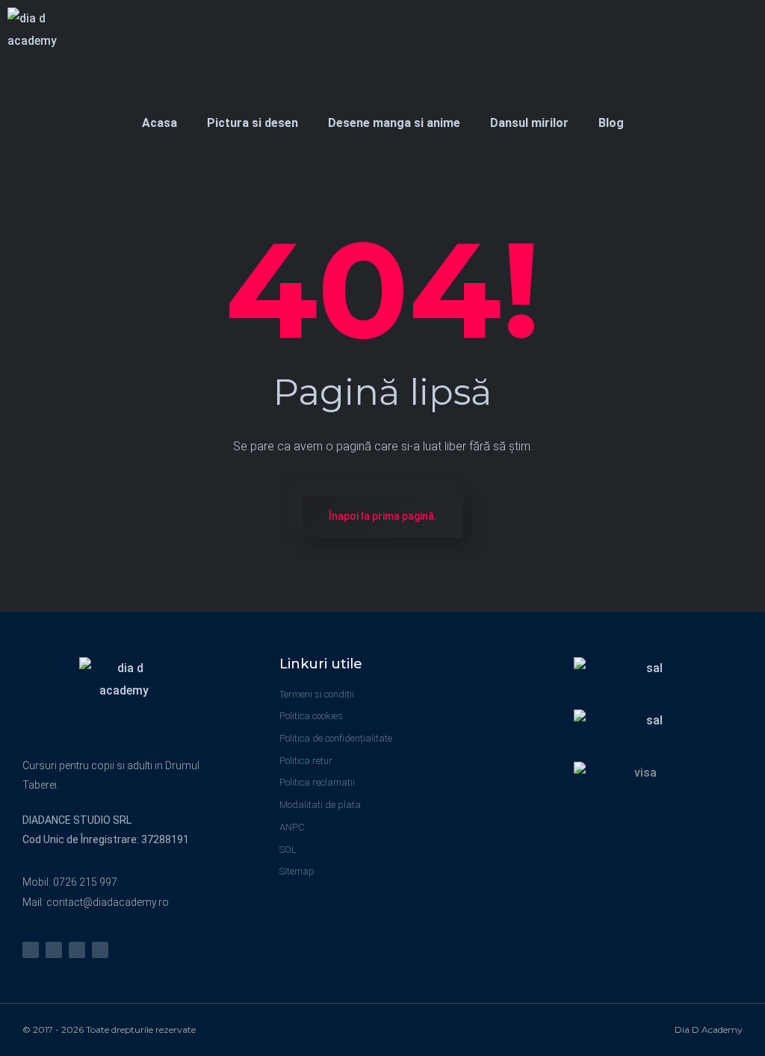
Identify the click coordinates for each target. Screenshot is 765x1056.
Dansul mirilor (529, 123)
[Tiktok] (100, 950)
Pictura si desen (252, 123)
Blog (611, 123)
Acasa (159, 123)
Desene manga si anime (394, 123)
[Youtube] (77, 950)
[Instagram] (30, 950)
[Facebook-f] (54, 950)
